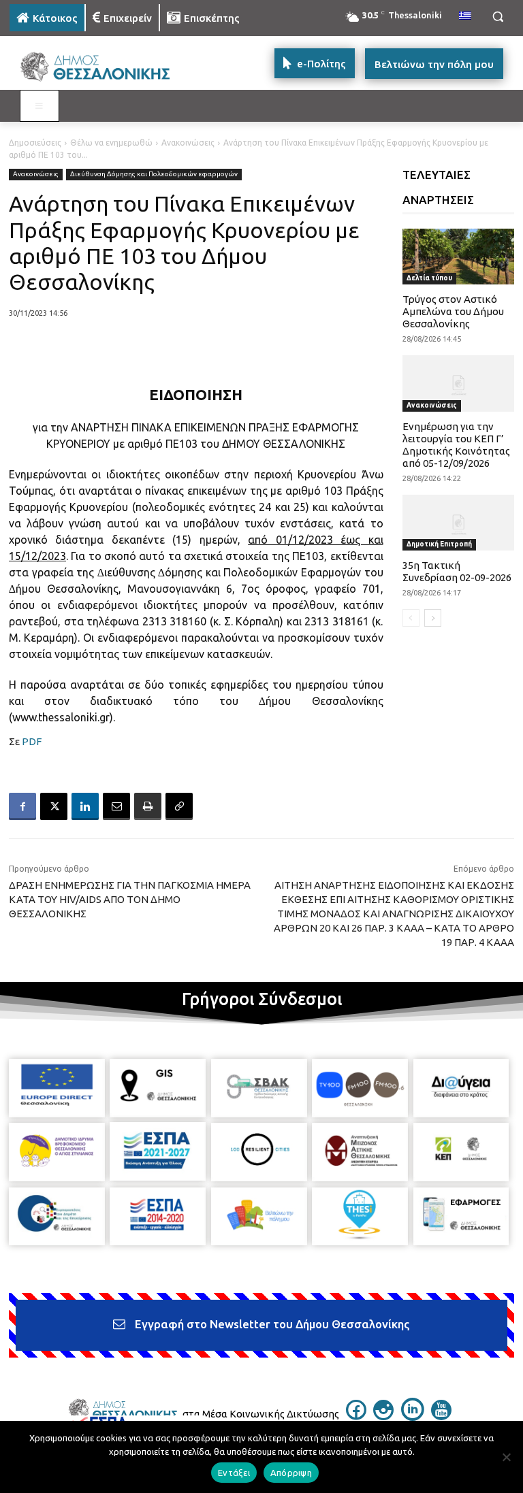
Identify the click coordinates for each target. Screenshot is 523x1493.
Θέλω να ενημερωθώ (111, 142)
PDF (32, 741)
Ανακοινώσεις (188, 142)
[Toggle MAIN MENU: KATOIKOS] (39, 106)
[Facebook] (22, 806)
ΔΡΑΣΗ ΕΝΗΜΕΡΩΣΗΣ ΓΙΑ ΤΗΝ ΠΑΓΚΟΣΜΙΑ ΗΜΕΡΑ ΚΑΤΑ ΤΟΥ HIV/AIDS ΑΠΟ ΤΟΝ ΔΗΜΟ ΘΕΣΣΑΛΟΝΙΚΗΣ (130, 899)
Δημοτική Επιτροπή (439, 544)
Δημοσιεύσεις (35, 142)
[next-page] (432, 618)
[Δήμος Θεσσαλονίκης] (102, 67)
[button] (497, 17)
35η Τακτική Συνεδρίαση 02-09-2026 (456, 571)
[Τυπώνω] (147, 806)
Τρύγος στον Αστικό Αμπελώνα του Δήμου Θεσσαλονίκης (453, 311)
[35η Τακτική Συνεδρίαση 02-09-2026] (458, 523)
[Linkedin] (85, 806)
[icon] (356, 1416)
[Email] (116, 806)
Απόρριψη (291, 1472)
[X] (53, 806)
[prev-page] (410, 618)
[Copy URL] (179, 806)
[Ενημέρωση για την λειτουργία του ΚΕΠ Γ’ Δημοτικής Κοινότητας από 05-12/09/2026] (458, 383)
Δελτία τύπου (429, 278)
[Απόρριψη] (506, 1457)
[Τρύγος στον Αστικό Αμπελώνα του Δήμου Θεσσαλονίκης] (458, 256)
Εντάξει (234, 1472)
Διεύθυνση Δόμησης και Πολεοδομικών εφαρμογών (154, 174)
